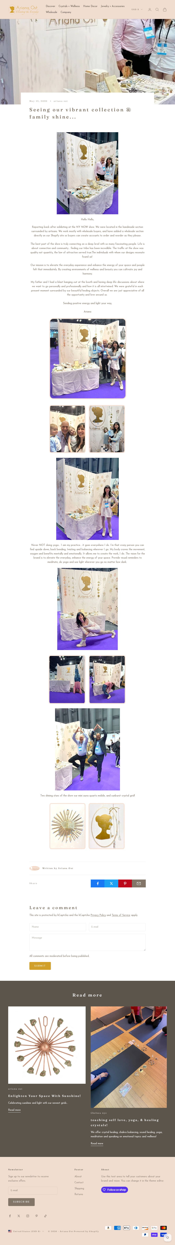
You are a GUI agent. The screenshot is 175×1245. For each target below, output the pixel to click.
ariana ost (61, 101)
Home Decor (90, 6)
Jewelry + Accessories (113, 6)
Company (66, 12)
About (78, 1176)
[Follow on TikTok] (45, 1216)
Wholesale (51, 12)
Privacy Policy (98, 915)
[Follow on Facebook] (10, 1216)
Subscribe (21, 1202)
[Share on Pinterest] (125, 883)
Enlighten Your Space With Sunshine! (44, 1096)
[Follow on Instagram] (27, 1216)
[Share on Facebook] (97, 883)
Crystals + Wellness (69, 6)
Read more (14, 1110)
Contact (79, 1182)
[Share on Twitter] (111, 883)
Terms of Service (121, 915)
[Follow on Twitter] (19, 1216)
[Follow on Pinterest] (36, 1216)
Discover (50, 6)
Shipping (79, 1188)
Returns (79, 1194)
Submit (40, 966)
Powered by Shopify (86, 1231)
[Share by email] (139, 883)
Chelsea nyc (99, 1113)
